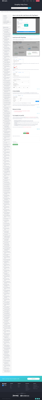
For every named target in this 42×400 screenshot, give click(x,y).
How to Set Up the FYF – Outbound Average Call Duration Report (7, 132)
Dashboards (5, 17)
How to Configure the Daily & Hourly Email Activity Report (7, 69)
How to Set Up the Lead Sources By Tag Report (15, 11)
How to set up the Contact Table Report (7, 368)
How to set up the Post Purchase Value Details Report (7, 366)
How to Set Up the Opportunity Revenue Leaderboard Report (7, 115)
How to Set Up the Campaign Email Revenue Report (6, 54)
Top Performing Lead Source (18, 111)
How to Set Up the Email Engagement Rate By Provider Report (7, 98)
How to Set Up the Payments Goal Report (7, 223)
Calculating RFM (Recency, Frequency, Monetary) (6, 262)
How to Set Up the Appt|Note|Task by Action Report (6, 39)
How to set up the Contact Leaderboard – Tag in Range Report (7, 346)
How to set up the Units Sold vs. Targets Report (7, 113)
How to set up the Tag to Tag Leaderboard (7, 29)
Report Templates (6, 11)
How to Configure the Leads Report (7, 180)
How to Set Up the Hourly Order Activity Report (7, 155)
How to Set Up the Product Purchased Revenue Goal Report (7, 244)
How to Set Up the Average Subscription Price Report (7, 51)
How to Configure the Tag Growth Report (7, 307)
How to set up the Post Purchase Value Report (7, 360)
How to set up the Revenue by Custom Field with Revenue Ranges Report (6, 352)
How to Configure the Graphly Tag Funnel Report (7, 304)
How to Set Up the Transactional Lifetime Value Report (7, 323)
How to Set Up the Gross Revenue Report (7, 144)
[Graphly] (5, 1)
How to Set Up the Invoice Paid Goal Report (7, 166)
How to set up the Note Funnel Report (7, 234)
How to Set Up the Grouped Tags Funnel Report (7, 150)
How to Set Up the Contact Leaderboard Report (7, 66)
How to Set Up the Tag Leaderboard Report (7, 309)
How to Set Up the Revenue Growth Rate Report (7, 343)
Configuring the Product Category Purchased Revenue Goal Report (7, 236)
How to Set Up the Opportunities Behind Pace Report (7, 196)
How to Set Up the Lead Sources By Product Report (7, 175)
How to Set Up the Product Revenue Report (7, 247)
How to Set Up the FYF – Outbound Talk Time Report (7, 140)
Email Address (14, 141)
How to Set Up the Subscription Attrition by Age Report (7, 271)
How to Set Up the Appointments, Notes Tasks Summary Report (7, 48)
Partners (27, 384)
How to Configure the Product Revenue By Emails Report (7, 249)
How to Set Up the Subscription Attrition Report (7, 268)
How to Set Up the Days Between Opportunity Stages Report (7, 91)
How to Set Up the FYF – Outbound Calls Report (7, 134)
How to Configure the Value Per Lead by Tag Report (7, 331)
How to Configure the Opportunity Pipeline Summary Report (7, 213)
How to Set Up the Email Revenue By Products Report (7, 105)
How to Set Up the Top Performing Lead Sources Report (7, 320)
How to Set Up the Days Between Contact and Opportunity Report (7, 88)
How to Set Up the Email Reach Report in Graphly (7, 102)
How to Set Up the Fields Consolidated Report (7, 121)
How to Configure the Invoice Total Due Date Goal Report (7, 172)
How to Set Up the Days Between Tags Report (7, 93)
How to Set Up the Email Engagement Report (7, 95)
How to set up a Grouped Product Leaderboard (6, 178)
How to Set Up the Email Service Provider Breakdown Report (7, 108)
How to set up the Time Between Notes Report (7, 259)
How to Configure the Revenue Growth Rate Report (7, 257)
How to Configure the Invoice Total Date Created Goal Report (7, 169)
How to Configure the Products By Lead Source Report (7, 252)
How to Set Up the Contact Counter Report (7, 64)
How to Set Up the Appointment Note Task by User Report (7, 42)
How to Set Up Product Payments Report (7, 242)
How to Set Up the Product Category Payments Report (6, 232)
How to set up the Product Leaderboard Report (7, 161)
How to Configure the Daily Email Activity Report (7, 78)
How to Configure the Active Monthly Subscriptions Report (7, 31)
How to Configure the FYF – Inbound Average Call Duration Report (7, 123)
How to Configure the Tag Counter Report (7, 302)
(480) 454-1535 (35, 384)
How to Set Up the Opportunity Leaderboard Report (6, 111)
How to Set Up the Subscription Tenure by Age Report (7, 297)
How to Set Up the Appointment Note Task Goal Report (7, 45)
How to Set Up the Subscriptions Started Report (7, 299)
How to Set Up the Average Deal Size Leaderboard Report (6, 118)
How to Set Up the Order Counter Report (7, 218)
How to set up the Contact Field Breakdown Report (6, 363)
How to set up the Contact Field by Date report (7, 358)
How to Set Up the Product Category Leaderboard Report (6, 126)
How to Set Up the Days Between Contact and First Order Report (7, 85)
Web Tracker (6, 23)
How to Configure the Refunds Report (7, 255)
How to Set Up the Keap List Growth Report (7, 184)
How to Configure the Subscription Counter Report (7, 276)
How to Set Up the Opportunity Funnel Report (6, 207)
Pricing (18, 384)
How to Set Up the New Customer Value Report (7, 188)
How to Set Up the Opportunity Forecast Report (7, 204)
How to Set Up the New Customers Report (7, 190)
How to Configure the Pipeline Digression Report (7, 226)
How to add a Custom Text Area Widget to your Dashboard (7, 318)
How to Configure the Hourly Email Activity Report (7, 153)
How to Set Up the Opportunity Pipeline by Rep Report (7, 210)
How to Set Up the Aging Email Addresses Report (7, 34)
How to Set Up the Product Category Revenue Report (6, 239)
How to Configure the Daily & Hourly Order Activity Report (7, 72)
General (5, 19)
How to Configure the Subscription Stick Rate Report (7, 288)
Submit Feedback (15, 144)
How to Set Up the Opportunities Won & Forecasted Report (7, 201)
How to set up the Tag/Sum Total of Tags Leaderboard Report (7, 371)
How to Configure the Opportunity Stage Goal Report (7, 216)
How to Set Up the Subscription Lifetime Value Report (7, 285)
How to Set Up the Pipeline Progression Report (6, 229)
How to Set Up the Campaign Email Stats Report (7, 57)
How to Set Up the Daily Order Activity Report (7, 80)
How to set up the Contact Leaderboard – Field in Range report (7, 355)
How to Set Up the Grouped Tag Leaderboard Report (6, 337)
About (10, 384)
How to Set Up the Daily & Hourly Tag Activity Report (7, 75)
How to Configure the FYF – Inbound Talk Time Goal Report (7, 129)
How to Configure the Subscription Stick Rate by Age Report (7, 291)
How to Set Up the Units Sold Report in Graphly (7, 326)
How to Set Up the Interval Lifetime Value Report (7, 164)
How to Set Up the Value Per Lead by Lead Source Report (7, 328)
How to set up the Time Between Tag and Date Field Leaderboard (7, 340)
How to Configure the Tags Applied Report (7, 313)
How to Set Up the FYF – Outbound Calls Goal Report (7, 137)
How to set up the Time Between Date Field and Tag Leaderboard (7, 348)
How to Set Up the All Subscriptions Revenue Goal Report (7, 36)
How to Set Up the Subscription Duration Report (7, 279)
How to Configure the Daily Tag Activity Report (7, 82)
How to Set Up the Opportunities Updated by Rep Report (7, 199)
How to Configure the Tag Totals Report (7, 311)
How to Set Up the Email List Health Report (7, 100)
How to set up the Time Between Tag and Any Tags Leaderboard (7, 334)
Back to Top (38, 113)
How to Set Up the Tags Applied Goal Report (7, 315)
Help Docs (2, 11)
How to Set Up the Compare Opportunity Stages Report (7, 59)
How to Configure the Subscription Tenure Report (7, 294)
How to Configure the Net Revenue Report (7, 186)
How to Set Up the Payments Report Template (6, 221)
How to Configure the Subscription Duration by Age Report (7, 282)
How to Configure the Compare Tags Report (7, 62)
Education (5, 18)
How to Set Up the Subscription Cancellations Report (7, 274)
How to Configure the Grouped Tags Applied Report (7, 147)
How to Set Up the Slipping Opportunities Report (7, 265)
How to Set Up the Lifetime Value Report (7, 182)
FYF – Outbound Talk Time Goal (7, 142)
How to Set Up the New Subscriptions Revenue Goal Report (7, 193)
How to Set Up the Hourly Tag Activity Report (6, 158)
